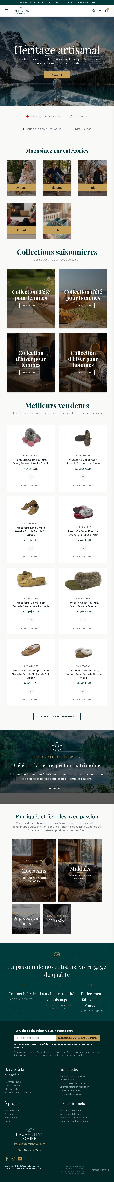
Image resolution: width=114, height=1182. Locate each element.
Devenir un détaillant (70, 1114)
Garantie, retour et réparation (74, 1087)
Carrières (9, 1121)
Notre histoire (12, 1110)
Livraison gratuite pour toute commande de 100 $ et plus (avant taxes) (57, 2)
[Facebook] (7, 1159)
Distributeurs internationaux (73, 1121)
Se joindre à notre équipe (18, 1092)
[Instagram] (13, 1159)
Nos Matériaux (66, 1079)
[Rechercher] (93, 10)
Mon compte (11, 1089)
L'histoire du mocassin (70, 1094)
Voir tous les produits (57, 716)
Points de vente (13, 1085)
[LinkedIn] (20, 1159)
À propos (9, 1114)
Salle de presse (12, 1117)
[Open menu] (7, 11)
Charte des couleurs (69, 1090)
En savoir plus (57, 788)
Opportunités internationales (74, 1117)
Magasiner (57, 75)
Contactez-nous (13, 1082)
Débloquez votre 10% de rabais (77, 1038)
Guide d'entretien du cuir (72, 1076)
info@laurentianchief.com (29, 1144)
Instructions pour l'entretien (73, 1083)
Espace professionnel (70, 1110)
